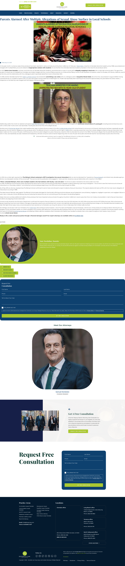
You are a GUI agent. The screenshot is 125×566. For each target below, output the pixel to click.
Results (37, 13)
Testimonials (44, 13)
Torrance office (88, 519)
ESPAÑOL (72, 13)
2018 (67, 130)
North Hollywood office (91, 532)
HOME (20, 13)
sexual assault (99, 177)
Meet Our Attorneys (62, 325)
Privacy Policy (90, 310)
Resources (58, 13)
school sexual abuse (20, 211)
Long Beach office (89, 507)
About (51, 13)
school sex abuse (14, 128)
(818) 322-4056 (64, 535)
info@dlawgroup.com (28, 522)
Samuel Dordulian (62, 392)
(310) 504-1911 (91, 526)
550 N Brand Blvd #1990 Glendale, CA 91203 (68, 533)
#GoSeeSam (66, 556)
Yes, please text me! (9, 307)
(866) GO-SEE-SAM (30, 2)
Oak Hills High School (38, 124)
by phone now (78, 215)
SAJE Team (33, 207)
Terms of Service (100, 310)
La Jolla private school (65, 128)
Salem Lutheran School (29, 76)
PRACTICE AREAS (28, 13)
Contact (66, 13)
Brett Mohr (80, 66)
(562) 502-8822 (91, 513)
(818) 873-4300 (91, 538)
